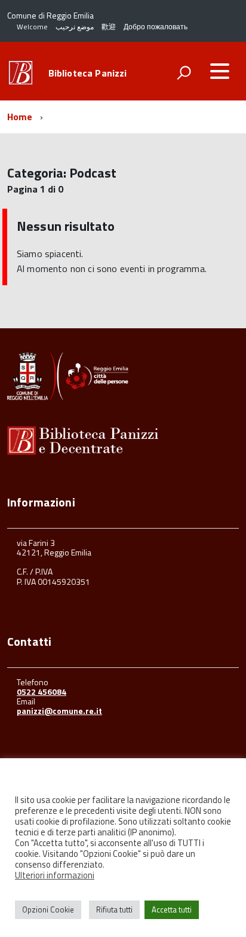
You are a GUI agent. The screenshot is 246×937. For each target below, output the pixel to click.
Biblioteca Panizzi (87, 73)
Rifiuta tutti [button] (114, 909)
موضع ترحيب (75, 26)
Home (20, 116)
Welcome (32, 26)
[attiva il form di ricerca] (184, 72)
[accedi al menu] (219, 71)
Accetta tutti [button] (172, 909)
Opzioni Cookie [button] (48, 909)
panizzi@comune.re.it (59, 710)
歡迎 (109, 26)
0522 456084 (41, 691)
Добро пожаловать (155, 26)
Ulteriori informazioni (54, 875)
